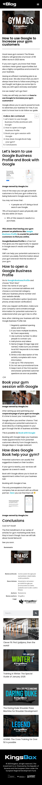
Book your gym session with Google (18, 135)
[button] (38, 4)
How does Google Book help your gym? (18, 140)
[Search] (36, 613)
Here (12, 493)
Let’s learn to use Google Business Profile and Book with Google (18, 122)
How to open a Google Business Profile (15, 129)
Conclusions (11, 144)
